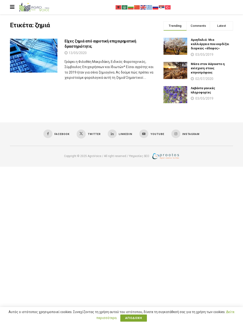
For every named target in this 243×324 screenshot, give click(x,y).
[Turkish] (168, 7)
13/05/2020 (77, 53)
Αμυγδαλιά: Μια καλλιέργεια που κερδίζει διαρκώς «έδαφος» (210, 44)
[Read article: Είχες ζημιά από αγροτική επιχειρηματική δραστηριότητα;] (33, 56)
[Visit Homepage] (34, 7)
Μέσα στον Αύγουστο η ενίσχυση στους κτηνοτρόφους (208, 68)
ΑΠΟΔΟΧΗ (133, 318)
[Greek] (149, 7)
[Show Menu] (12, 7)
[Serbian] (162, 7)
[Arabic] (125, 7)
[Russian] (156, 7)
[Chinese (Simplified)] (137, 7)
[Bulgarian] (131, 7)
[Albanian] (119, 7)
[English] (143, 7)
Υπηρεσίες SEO (139, 155)
